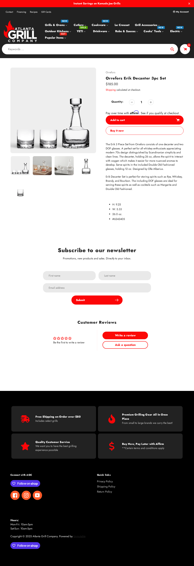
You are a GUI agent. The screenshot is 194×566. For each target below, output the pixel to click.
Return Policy (104, 491)
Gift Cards (46, 12)
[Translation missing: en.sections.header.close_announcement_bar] (189, 3)
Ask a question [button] (125, 345)
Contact (9, 12)
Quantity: (117, 102)
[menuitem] (57, 25)
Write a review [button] (125, 335)
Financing (21, 12)
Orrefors (110, 72)
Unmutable (79, 536)
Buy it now (117, 131)
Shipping (111, 90)
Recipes (34, 12)
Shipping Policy (106, 486)
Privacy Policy (105, 481)
